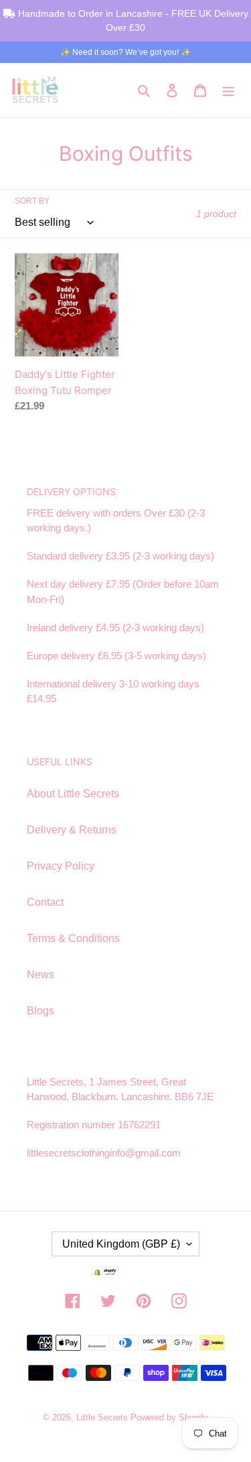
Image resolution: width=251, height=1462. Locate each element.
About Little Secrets (73, 793)
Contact (45, 902)
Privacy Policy (60, 866)
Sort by (32, 201)
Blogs (40, 1010)
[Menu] (228, 90)
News (40, 974)
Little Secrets (103, 1417)
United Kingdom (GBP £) (121, 1244)
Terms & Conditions (73, 938)
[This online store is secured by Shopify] (126, 1274)
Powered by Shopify (169, 1417)
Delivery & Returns (71, 830)
